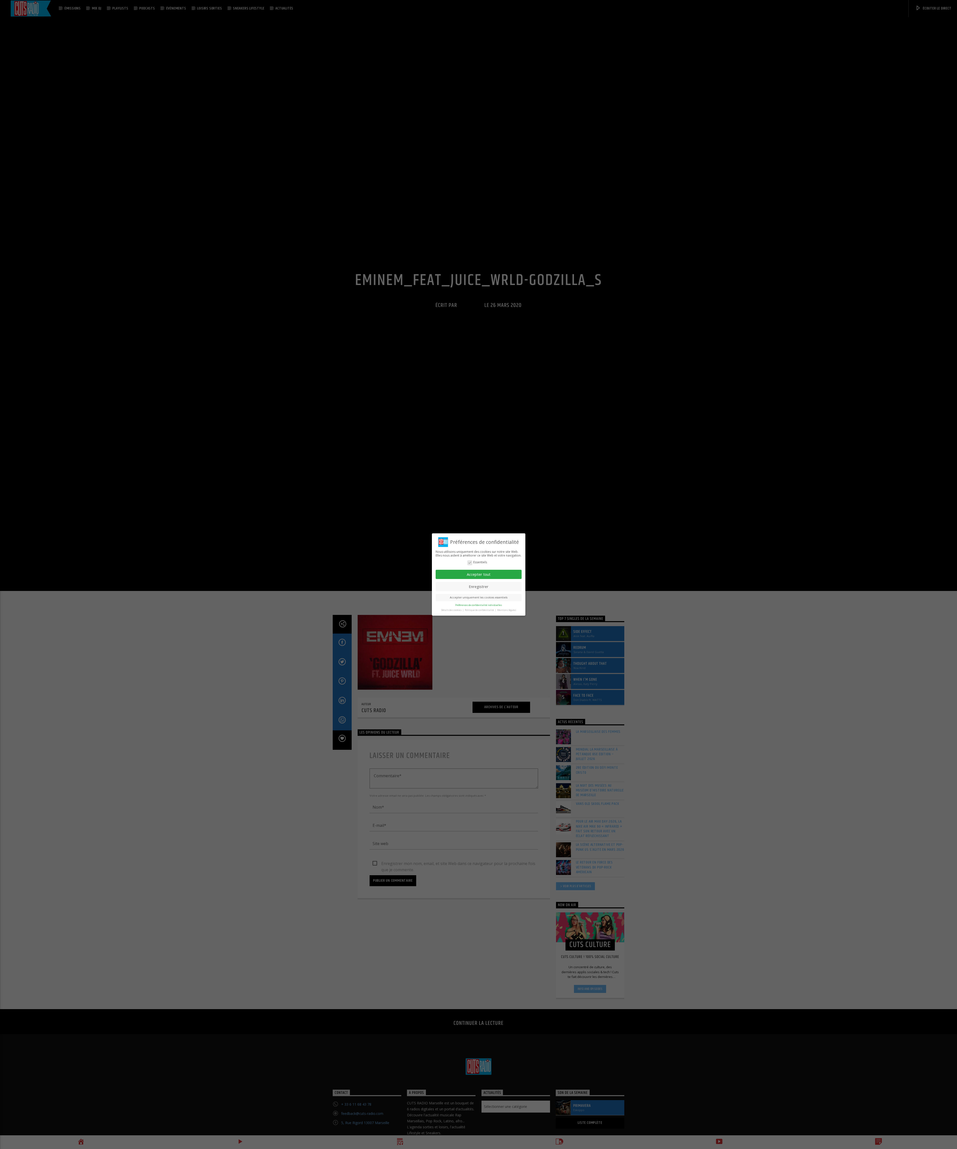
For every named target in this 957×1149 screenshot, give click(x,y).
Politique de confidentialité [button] (479, 610)
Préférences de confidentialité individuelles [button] (478, 605)
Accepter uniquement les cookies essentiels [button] (478, 597)
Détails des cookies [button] (451, 610)
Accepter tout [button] (478, 574)
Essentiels (480, 562)
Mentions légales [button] (506, 610)
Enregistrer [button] (478, 586)
